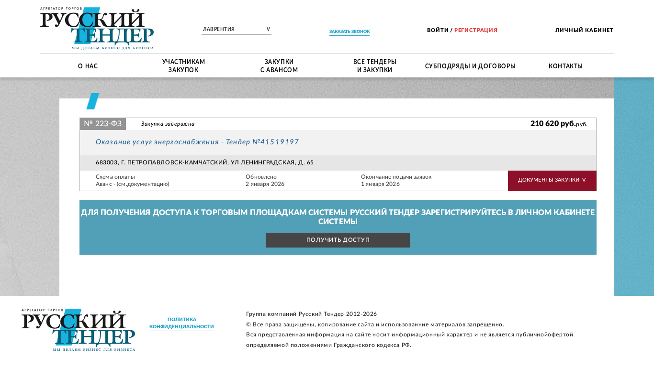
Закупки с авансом (279, 65)
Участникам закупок (183, 65)
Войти (438, 30)
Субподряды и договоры (470, 65)
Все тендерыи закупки (375, 65)
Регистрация (476, 30)
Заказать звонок (349, 32)
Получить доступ (338, 240)
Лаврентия (236, 29)
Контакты (566, 65)
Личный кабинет (584, 30)
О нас (88, 65)
